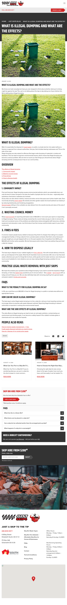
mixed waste (27, 147)
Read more (7, 376)
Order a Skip (56, 10)
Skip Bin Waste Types (31, 531)
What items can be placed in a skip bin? (17, 418)
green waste (18, 200)
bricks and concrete (20, 277)
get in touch (56, 273)
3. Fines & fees (6, 176)
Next (27, 457)
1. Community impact (8, 171)
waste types (19, 273)
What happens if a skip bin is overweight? (17, 428)
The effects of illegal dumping (11, 169)
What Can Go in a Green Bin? (13, 413)
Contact (26, 551)
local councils (10, 217)
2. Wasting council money (10, 174)
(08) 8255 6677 (8, 10)
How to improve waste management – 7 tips (15, 327)
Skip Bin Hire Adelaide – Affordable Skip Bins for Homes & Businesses (31, 537)
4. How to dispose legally (9, 178)
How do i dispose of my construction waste (15, 331)
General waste (6, 205)
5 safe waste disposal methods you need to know (17, 329)
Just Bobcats (20, 439)
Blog (25, 547)
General (5, 335)
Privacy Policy (28, 558)
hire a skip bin (38, 252)
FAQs (25, 543)
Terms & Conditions (30, 555)
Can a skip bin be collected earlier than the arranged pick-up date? (25, 423)
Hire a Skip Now (10, 399)
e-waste (48, 273)
